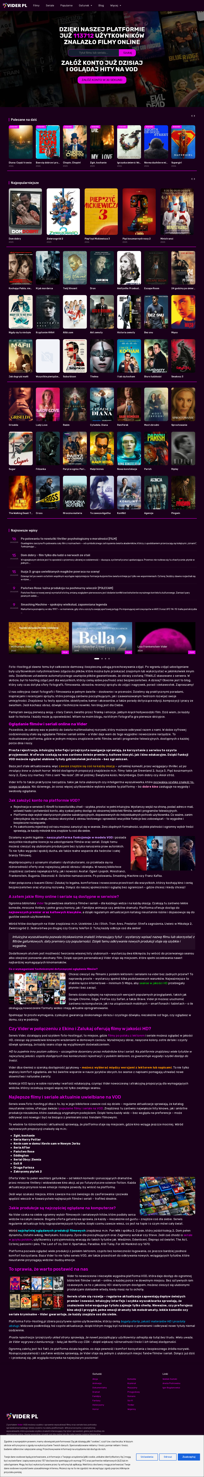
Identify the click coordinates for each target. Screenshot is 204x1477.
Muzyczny (132, 1387)
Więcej (114, 5)
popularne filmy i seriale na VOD (81, 1108)
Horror (95, 1409)
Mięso (174, 332)
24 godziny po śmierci (183, 288)
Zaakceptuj (188, 1457)
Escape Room (151, 288)
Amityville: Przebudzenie (131, 288)
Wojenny (131, 1409)
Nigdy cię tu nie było (20, 332)
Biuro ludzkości (152, 376)
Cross (39, 513)
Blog (101, 5)
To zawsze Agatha (100, 513)
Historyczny (98, 1405)
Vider (40, 903)
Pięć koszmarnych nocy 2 (137, 238)
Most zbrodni (151, 425)
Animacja (97, 1383)
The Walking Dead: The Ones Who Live (29, 513)
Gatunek (84, 5)
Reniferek (122, 425)
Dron (93, 288)
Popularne (66, 5)
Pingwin (175, 513)
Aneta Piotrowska (171, 1383)
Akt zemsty (96, 332)
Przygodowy (133, 1392)
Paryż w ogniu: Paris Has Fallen (80, 469)
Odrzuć (168, 1457)
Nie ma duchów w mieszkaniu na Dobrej (165, 162)
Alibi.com (68, 332)
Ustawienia (147, 1457)
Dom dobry (15, 238)
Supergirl (176, 162)
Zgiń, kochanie (98, 162)
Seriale (50, 5)
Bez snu (148, 332)
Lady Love (41, 425)
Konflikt (121, 513)
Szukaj (127, 52)
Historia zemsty (126, 332)
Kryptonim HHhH (45, 332)
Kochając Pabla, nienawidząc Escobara (30, 288)
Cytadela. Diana (99, 425)
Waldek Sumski (170, 1379)
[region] (102, 1456)
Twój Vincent (70, 288)
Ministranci (166, 238)
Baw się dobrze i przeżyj (49, 162)
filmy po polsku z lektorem (126, 1035)
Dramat (96, 1392)
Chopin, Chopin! (72, 162)
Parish (148, 469)
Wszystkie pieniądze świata (51, 376)
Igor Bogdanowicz (171, 1387)
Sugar (12, 469)
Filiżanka (41, 469)
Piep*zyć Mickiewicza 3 (97, 238)
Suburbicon (69, 376)
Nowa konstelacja (127, 469)
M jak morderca (44, 288)
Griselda (13, 425)
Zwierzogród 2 (55, 238)
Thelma (94, 376)
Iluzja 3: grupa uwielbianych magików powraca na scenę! (60, 571)
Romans (131, 1396)
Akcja (95, 1379)
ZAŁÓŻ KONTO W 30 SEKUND (102, 79)
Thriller (130, 1405)
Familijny (96, 1396)
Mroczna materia (72, 513)
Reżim (66, 425)
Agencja (148, 513)
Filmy (36, 5)
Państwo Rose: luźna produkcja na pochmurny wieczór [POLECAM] (67, 588)
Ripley (174, 469)
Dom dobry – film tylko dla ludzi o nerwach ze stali (55, 555)
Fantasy (96, 1400)
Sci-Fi (130, 1400)
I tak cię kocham (126, 376)
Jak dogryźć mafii (18, 376)
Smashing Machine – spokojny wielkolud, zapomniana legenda (64, 604)
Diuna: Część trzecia (20, 162)
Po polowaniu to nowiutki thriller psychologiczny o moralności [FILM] (69, 538)
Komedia (131, 1379)
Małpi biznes (97, 469)
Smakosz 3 (177, 376)
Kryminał (131, 1383)
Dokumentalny (99, 1387)
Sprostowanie (179, 425)
